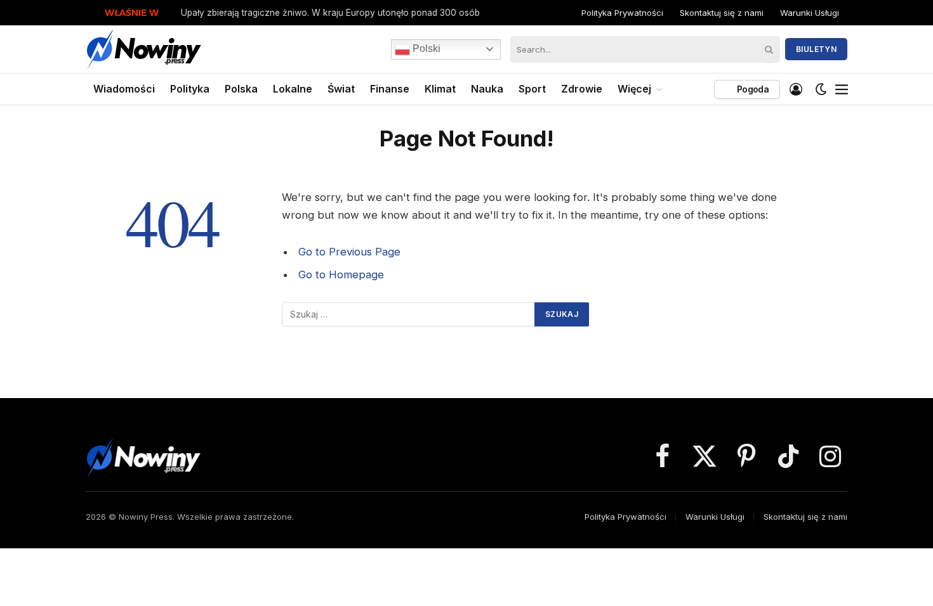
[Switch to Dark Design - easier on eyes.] (821, 89)
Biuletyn (816, 49)
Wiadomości (124, 88)
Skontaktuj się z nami (722, 13)
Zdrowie (581, 88)
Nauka (487, 88)
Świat (341, 88)
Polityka (189, 88)
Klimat (440, 88)
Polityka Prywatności (622, 13)
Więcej (634, 88)
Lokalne (292, 88)
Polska (241, 88)
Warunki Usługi (809, 13)
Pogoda (752, 89)
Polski (425, 48)
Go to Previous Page (349, 251)
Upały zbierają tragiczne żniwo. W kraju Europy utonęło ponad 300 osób (330, 13)
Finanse (389, 88)
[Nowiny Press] (144, 49)
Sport (532, 88)
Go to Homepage (341, 274)
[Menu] (841, 89)
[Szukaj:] (409, 314)
